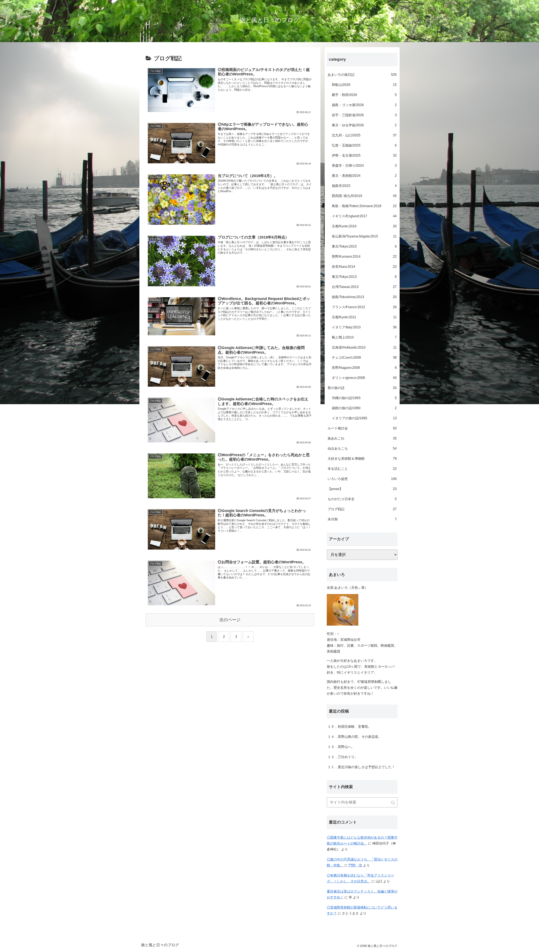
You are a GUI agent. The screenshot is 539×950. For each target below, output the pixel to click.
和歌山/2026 (364, 85)
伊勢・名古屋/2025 (364, 155)
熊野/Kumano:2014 (364, 256)
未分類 (362, 519)
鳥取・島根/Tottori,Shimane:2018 (364, 206)
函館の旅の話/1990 (364, 408)
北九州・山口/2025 (364, 135)
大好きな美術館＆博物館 (362, 458)
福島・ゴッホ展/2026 (364, 105)
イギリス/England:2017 (364, 216)
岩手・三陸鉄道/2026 (364, 115)
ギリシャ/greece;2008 (364, 378)
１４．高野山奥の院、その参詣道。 (355, 736)
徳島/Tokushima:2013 (364, 297)
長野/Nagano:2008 (364, 367)
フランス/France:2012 (364, 307)
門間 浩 (355, 865)
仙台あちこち (362, 448)
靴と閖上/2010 (364, 337)
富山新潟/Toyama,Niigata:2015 (364, 236)
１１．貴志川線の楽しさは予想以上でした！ (361, 767)
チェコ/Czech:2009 (364, 357)
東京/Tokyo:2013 (364, 276)
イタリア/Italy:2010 (364, 327)
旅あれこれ (362, 438)
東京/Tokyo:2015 (364, 246)
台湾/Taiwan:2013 (364, 287)
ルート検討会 (362, 428)
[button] (393, 803)
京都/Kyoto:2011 (364, 317)
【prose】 (362, 489)
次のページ (229, 619)
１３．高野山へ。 (341, 747)
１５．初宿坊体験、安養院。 (349, 726)
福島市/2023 (364, 186)
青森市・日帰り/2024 (364, 165)
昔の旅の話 (362, 388)
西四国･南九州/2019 (364, 196)
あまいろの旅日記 (362, 74)
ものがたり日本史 (362, 499)
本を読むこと (362, 468)
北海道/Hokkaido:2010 (364, 347)
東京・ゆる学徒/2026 (364, 125)
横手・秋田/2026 (364, 95)
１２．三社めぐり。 (343, 757)
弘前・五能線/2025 (364, 145)
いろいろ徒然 (362, 479)
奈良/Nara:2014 (364, 266)
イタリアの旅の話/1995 (364, 418)
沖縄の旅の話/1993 (364, 398)
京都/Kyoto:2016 (364, 226)
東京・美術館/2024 (364, 175)
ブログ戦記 (362, 509)
